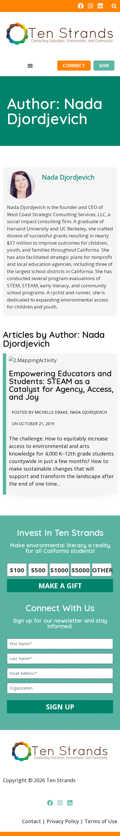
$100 (17, 570)
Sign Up (60, 706)
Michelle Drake (51, 412)
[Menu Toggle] (30, 65)
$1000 (59, 570)
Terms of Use (101, 821)
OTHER (102, 570)
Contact (31, 821)
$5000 (80, 570)
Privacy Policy (63, 821)
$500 (38, 570)
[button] (114, 6)
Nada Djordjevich (68, 177)
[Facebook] (80, 6)
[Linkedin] (100, 6)
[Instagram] (90, 6)
